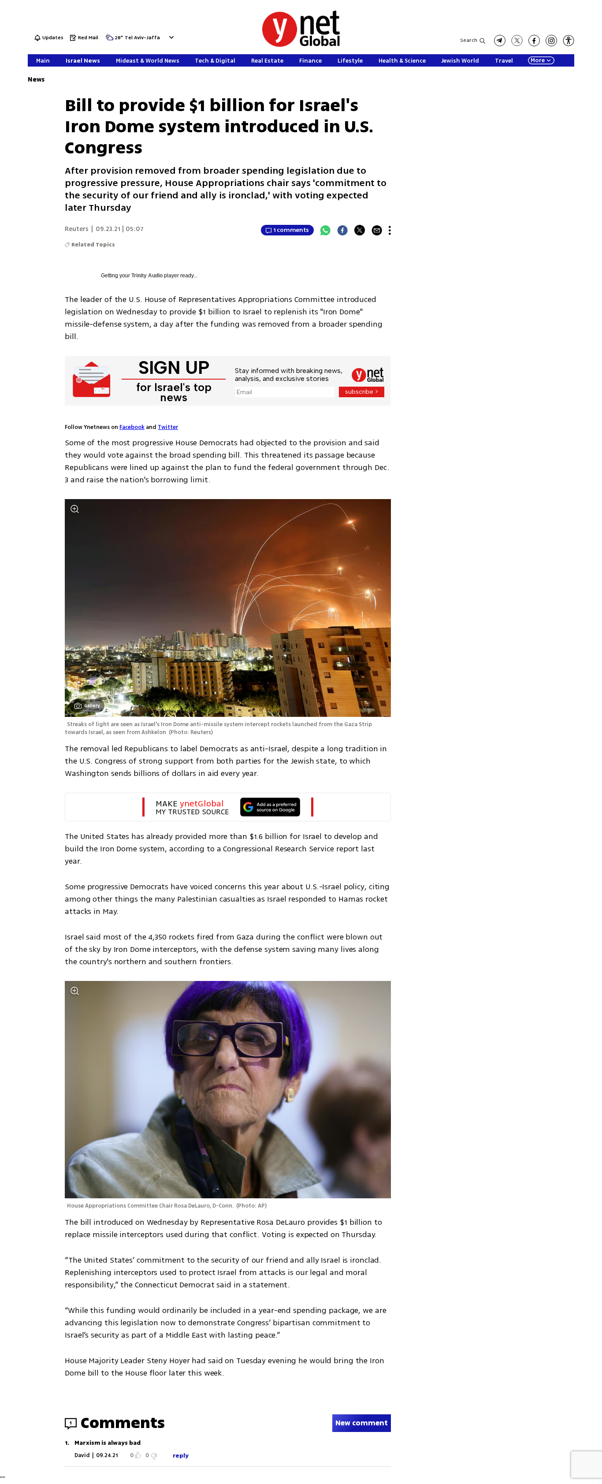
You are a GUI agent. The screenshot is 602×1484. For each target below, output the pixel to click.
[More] (390, 230)
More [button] (538, 60)
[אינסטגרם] (551, 40)
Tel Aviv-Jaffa (142, 38)
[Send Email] (377, 230)
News (36, 79)
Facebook (132, 427)
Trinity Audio (147, 275)
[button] (170, 37)
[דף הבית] (301, 45)
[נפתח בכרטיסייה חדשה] (499, 40)
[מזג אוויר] (109, 40)
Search (468, 40)
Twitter (168, 427)
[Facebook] (342, 230)
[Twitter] (359, 230)
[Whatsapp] (325, 230)
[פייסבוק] (534, 40)
